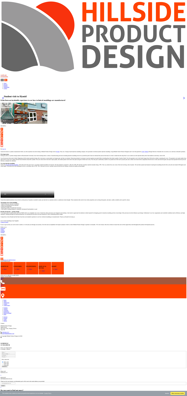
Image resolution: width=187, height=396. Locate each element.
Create (5, 319)
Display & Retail (7, 313)
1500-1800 (6, 365)
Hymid (57, 151)
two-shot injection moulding (11, 164)
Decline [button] (167, 393)
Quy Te (4, 149)
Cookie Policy (7, 305)
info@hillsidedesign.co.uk (8, 333)
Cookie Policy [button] (47, 393)
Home (5, 300)
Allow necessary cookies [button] (178, 393)
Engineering (6, 311)
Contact (5, 88)
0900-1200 (6, 362)
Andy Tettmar (145, 151)
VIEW (5, 269)
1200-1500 (6, 363)
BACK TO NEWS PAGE (9, 260)
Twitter (2, 229)
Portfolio (6, 86)
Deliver (5, 320)
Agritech (6, 309)
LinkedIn (3, 231)
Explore (5, 318)
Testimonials (6, 87)
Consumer (6, 310)
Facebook (3, 228)
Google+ (3, 232)
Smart (5, 314)
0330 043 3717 (5, 332)
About (5, 83)
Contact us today (4, 222)
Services (5, 84)
